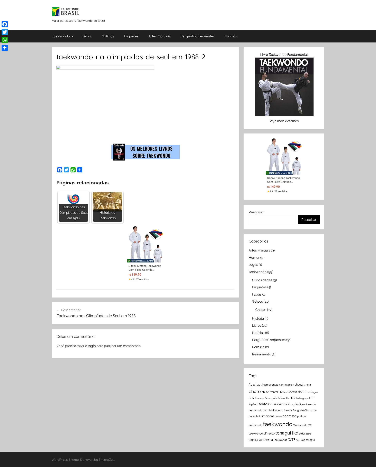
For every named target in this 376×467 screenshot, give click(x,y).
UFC (262, 439)
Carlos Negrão (286, 385)
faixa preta (271, 398)
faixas (281, 398)
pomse (278, 416)
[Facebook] (5, 24)
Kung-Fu (293, 404)
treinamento (261, 354)
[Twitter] (5, 32)
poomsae (289, 416)
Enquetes (131, 36)
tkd (295, 432)
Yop (298, 440)
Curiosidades (262, 280)
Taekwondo (61, 36)
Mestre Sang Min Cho (296, 410)
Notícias (108, 36)
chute (255, 391)
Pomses (258, 347)
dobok (253, 398)
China (307, 384)
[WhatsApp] (5, 40)
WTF (291, 440)
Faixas (256, 294)
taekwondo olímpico (262, 433)
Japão (252, 404)
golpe (305, 398)
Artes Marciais (159, 36)
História (258, 318)
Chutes (260, 310)
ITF (311, 398)
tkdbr (302, 433)
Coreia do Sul (297, 392)
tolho (308, 434)
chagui (299, 384)
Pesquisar (256, 212)
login (92, 346)
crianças (313, 392)
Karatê (262, 404)
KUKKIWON (280, 404)
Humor (254, 258)
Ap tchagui (256, 384)
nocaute (253, 416)
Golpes (257, 301)
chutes (283, 392)
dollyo (261, 398)
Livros (87, 36)
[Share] (5, 48)
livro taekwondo (273, 410)
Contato (231, 36)
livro (302, 404)
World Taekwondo (276, 439)
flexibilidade (294, 398)
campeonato (270, 384)
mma (313, 410)
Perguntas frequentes (198, 36)
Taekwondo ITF (302, 425)
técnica (253, 439)
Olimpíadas (266, 416)
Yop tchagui (308, 439)
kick (270, 404)
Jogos (253, 265)
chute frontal (270, 392)
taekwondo (277, 424)
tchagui (283, 432)
